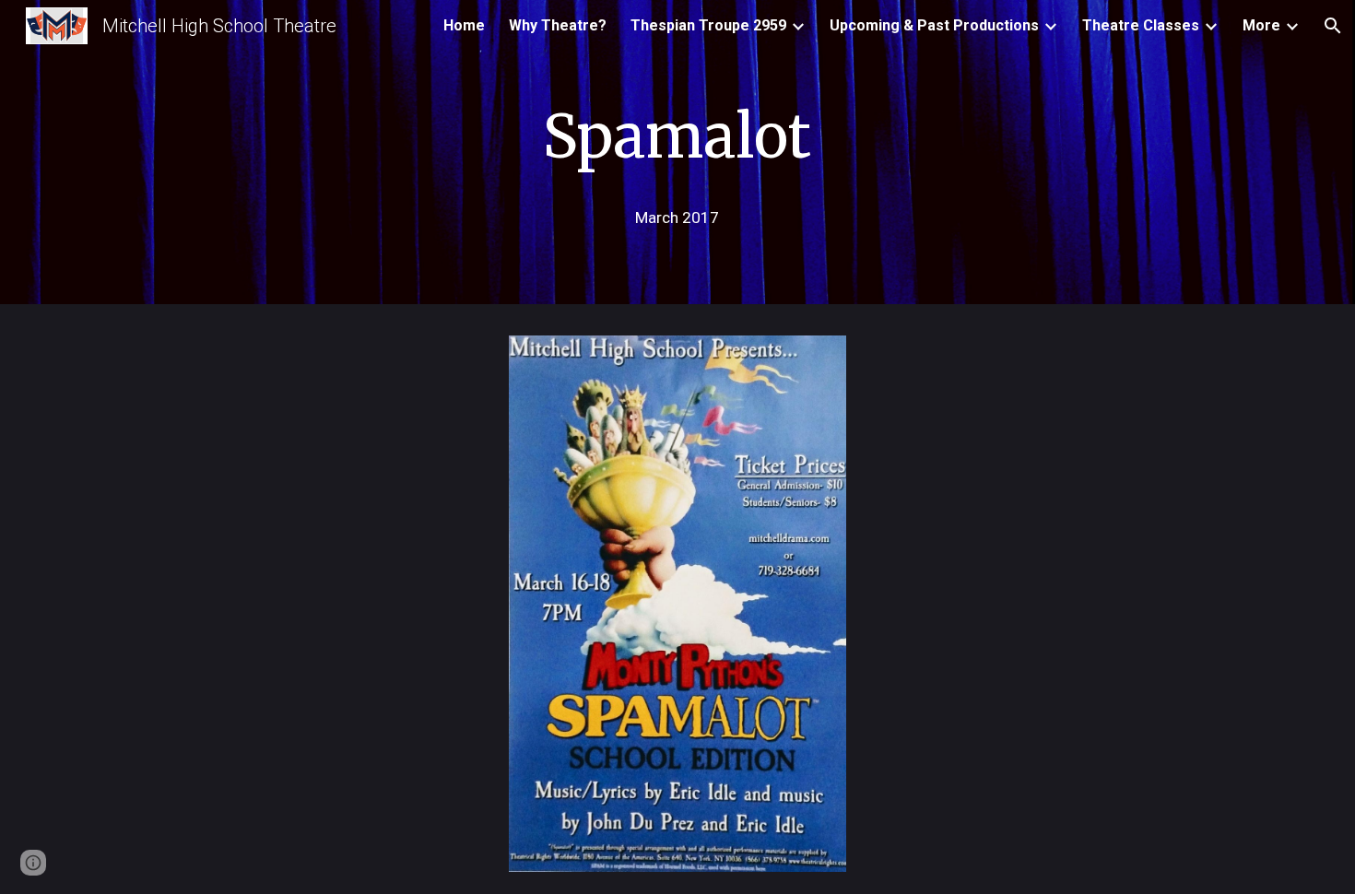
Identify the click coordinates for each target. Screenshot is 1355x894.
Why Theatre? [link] (558, 25)
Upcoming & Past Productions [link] (934, 25)
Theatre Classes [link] (1140, 25)
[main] (677, 131)
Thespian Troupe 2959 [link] (708, 25)
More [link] (1261, 25)
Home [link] (464, 25)
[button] (1333, 26)
